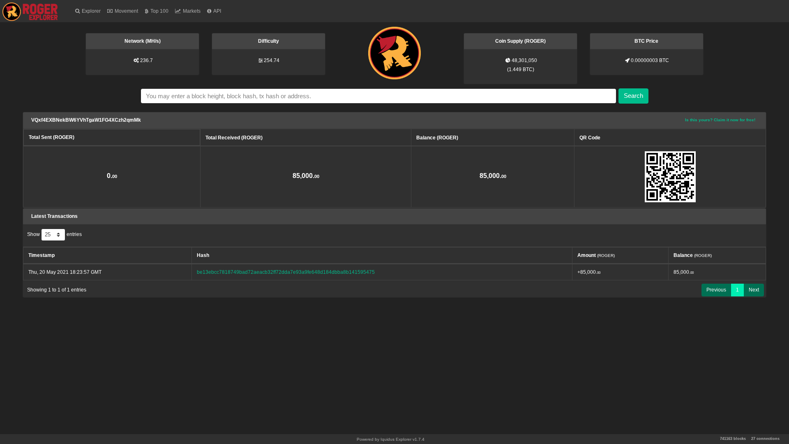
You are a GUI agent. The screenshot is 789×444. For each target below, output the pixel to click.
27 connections (765, 439)
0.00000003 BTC (650, 60)
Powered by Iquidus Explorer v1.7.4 (390, 439)
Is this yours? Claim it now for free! (720, 120)
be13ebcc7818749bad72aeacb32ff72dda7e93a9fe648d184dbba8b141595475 (286, 272)
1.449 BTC (521, 69)
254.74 (271, 60)
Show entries (54, 234)
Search (633, 95)
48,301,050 (524, 60)
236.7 (146, 60)
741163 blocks (733, 439)
